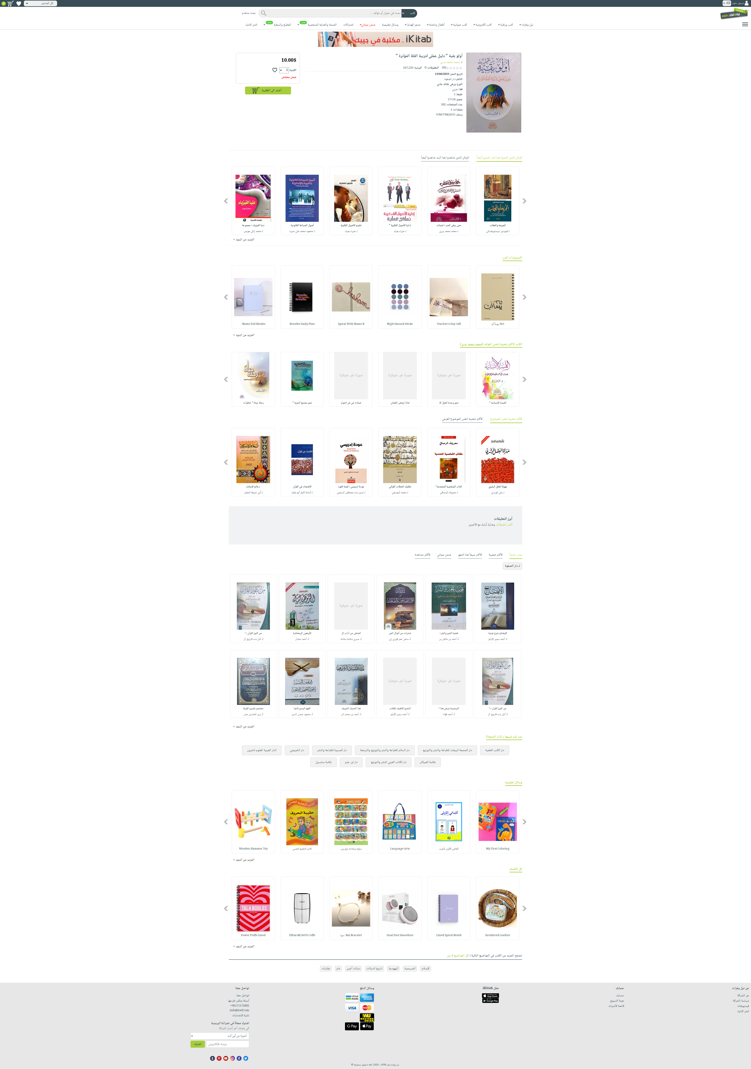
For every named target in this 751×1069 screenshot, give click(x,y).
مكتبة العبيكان (428, 762)
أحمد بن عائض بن (447, 639)
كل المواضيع (461, 955)
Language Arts (400, 849)
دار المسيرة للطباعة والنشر (332, 750)
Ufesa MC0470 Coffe (302, 935)
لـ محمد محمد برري (448, 231)
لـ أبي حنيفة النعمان (253, 492)
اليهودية (393, 968)
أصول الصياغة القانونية (302, 225)
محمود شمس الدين (301, 714)
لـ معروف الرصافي (449, 492)
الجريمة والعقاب (498, 225)
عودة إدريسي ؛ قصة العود (351, 486)
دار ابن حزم (351, 762)
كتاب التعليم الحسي (302, 849)
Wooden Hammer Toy (253, 849)
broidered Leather (497, 935)
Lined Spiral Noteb (449, 935)
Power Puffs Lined (253, 935)
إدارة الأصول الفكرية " (400, 225)
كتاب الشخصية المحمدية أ (449, 486)
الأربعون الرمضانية (302, 633)
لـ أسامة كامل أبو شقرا (302, 492)
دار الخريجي (297, 750)
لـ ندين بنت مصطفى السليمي (351, 492)
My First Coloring (497, 849)
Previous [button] (524, 201)
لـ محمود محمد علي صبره (302, 231)
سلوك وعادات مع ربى (351, 849)
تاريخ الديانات (374, 968)
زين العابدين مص (252, 714)
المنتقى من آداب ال (351, 633)
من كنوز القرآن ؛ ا (253, 633)
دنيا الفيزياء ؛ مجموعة (253, 225)
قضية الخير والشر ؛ (449, 633)
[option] (497, 201)
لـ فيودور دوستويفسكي (497, 231)
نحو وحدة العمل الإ (448, 403)
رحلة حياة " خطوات (253, 403)
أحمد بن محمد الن (350, 714)
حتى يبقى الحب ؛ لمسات (449, 225)
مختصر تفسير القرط (253, 708)
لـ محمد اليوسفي (400, 492)
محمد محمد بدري (450, 62)
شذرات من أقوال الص (400, 633)
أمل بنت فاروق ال (252, 639)
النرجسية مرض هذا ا (449, 708)
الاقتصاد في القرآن (302, 486)
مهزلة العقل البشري (498, 486)
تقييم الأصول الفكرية (351, 225)
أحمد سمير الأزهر (496, 639)
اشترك (197, 1044)
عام (338, 968)
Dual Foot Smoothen (400, 935)
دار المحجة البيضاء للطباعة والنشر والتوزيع (447, 750)
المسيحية (409, 968)
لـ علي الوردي (497, 492)
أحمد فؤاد (448, 714)
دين (449, 955)
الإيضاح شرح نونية (497, 633)
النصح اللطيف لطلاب (400, 708)
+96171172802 (239, 1006)
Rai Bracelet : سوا (351, 935)
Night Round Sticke (400, 324)
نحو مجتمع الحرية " (302, 403)
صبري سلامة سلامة (349, 639)
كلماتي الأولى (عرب (449, 849)
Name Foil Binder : (253, 324)
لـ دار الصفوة (512, 566)
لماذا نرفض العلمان (400, 403)
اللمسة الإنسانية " (497, 403)
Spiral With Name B (351, 324)
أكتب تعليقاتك (504, 524)
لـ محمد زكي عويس (253, 231)
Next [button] (226, 201)
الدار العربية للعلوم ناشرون (262, 750)
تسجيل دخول (738, 3)
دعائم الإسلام (253, 486)
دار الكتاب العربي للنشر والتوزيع (388, 762)
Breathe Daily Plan (302, 324)
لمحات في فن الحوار (351, 403)
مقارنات (326, 968)
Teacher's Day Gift (449, 324)
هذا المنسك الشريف (351, 708)
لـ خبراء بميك (400, 231)
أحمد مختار (301, 639)
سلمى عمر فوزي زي (399, 639)
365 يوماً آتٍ (497, 324)
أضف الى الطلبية (271, 90)
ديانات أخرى (353, 968)
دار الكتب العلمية (494, 750)
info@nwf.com (239, 1010)
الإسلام (425, 968)
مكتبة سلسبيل (323, 762)
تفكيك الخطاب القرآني (400, 486)
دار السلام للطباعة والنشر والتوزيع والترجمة (385, 750)
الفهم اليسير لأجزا (302, 708)
